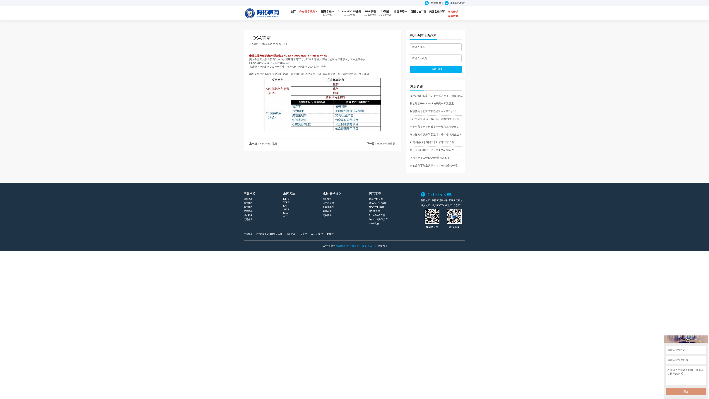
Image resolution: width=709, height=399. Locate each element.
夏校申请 (327, 211)
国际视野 (327, 199)
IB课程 (330, 234)
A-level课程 (317, 234)
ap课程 (303, 234)
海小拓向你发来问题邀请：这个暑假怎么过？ (436, 134)
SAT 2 (286, 209)
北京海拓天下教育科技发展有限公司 (356, 245)
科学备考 (248, 199)
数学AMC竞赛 (376, 199)
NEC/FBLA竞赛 (268, 143)
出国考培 (400, 11)
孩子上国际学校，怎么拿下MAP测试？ (432, 150)
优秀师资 (248, 219)
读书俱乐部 (328, 203)
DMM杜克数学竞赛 (378, 219)
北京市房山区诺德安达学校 (269, 234)
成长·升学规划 (308, 11)
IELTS (286, 199)
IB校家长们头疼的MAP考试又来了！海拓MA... (436, 95)
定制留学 (327, 215)
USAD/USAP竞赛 (377, 203)
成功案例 (248, 215)
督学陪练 (248, 211)
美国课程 (248, 207)
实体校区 (453, 16)
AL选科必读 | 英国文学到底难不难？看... (433, 142)
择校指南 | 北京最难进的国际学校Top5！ (433, 111)
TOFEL (286, 202)
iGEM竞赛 (374, 223)
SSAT (286, 213)
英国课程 (248, 203)
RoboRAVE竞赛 (386, 143)
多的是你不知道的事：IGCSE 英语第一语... (435, 165)
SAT (285, 206)
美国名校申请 (437, 11)
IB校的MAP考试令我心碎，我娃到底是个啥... (435, 118)
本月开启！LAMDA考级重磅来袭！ (430, 157)
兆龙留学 (291, 234)
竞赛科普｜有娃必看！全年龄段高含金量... (434, 126)
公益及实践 (328, 207)
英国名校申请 (418, 11)
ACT (285, 216)
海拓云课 (453, 11)
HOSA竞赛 (374, 211)
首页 (293, 11)
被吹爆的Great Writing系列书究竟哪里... (433, 103)
